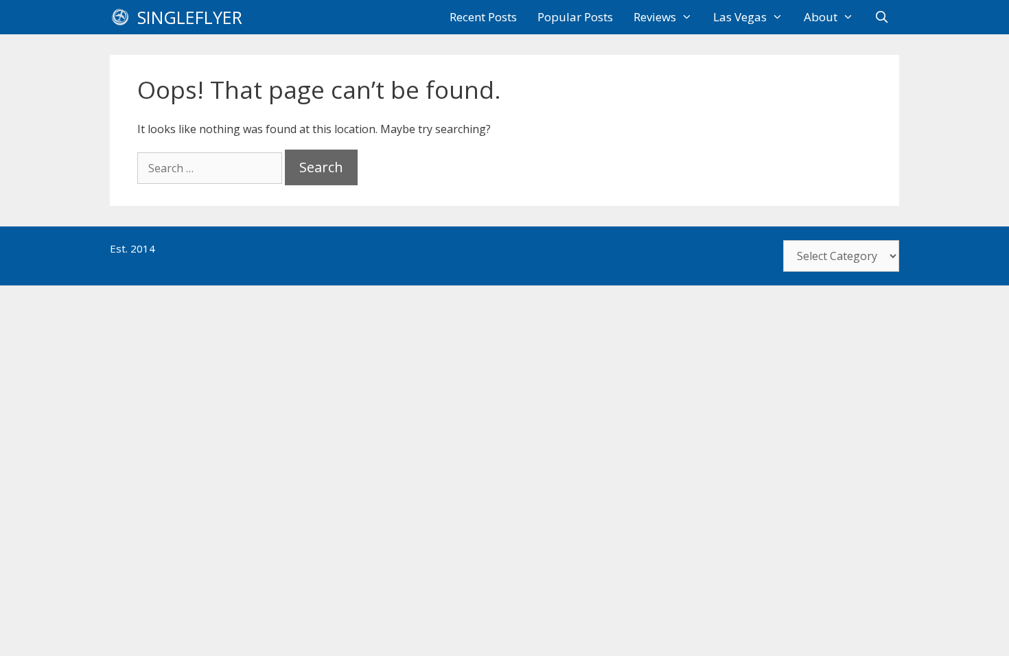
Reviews (655, 17)
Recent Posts (483, 17)
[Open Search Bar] (881, 17)
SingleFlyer (189, 17)
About (820, 17)
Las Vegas (740, 17)
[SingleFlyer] (123, 17)
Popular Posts (575, 17)
